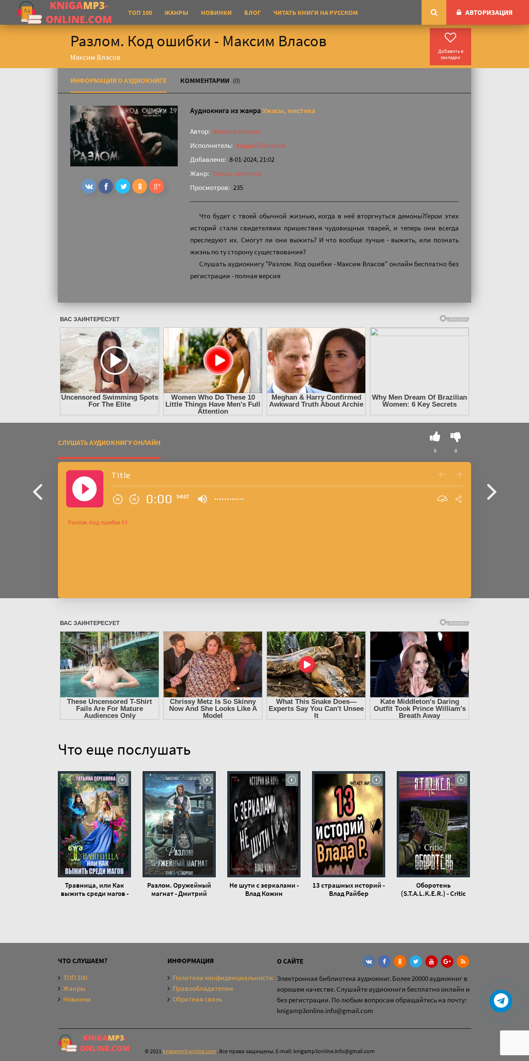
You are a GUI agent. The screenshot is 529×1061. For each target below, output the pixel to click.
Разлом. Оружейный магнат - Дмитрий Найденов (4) (179, 889)
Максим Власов (237, 131)
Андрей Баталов (261, 145)
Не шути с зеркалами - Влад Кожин (264, 889)
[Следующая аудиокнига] (492, 491)
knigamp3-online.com (190, 1051)
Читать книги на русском (315, 12)
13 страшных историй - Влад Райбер (348, 889)
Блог (252, 12)
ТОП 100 (140, 12)
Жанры (176, 12)
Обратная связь (197, 999)
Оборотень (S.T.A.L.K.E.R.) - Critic (433, 889)
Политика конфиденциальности (223, 977)
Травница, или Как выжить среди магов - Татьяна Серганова (95, 889)
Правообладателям (203, 988)
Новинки (216, 12)
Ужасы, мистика (288, 110)
